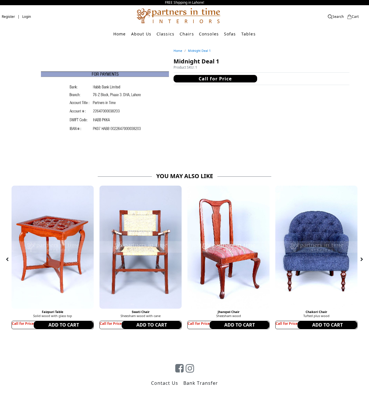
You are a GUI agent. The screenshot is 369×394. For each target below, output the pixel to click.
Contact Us (164, 383)
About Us (141, 34)
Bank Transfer (200, 383)
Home (119, 34)
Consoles (209, 34)
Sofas (230, 34)
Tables (248, 34)
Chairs (187, 34)
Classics (165, 34)
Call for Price (215, 79)
